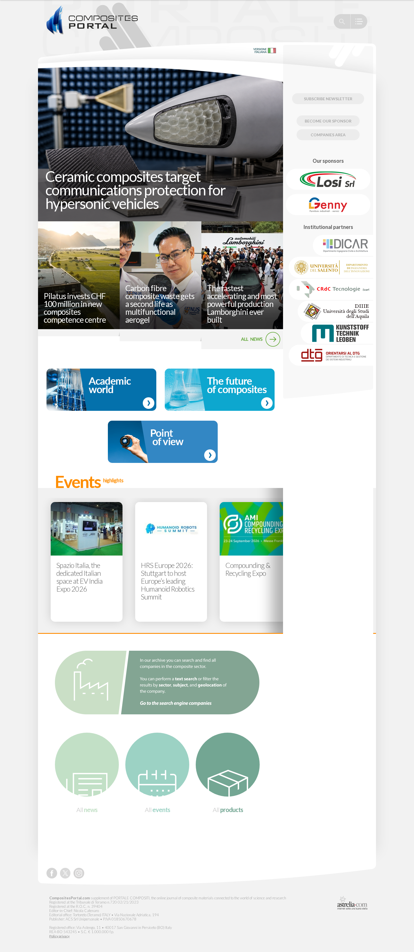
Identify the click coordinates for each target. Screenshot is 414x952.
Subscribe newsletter (328, 98)
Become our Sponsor (328, 121)
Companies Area (328, 134)
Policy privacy (59, 936)
